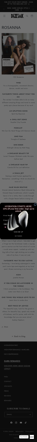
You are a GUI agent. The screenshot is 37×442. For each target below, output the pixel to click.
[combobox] (6, 227)
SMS (5, 224)
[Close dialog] (35, 204)
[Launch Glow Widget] (32, 437)
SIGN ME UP (18, 232)
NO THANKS (18, 236)
